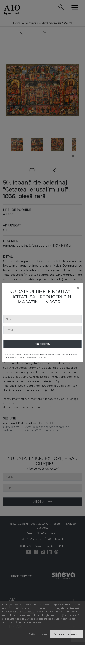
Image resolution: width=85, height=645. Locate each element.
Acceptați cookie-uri (66, 634)
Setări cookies (38, 634)
